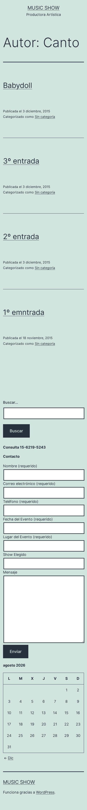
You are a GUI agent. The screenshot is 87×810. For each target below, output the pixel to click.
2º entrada (21, 236)
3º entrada (21, 160)
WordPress (45, 792)
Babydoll (17, 85)
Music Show (43, 8)
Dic (10, 758)
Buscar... (10, 402)
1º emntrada (23, 312)
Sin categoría (45, 117)
